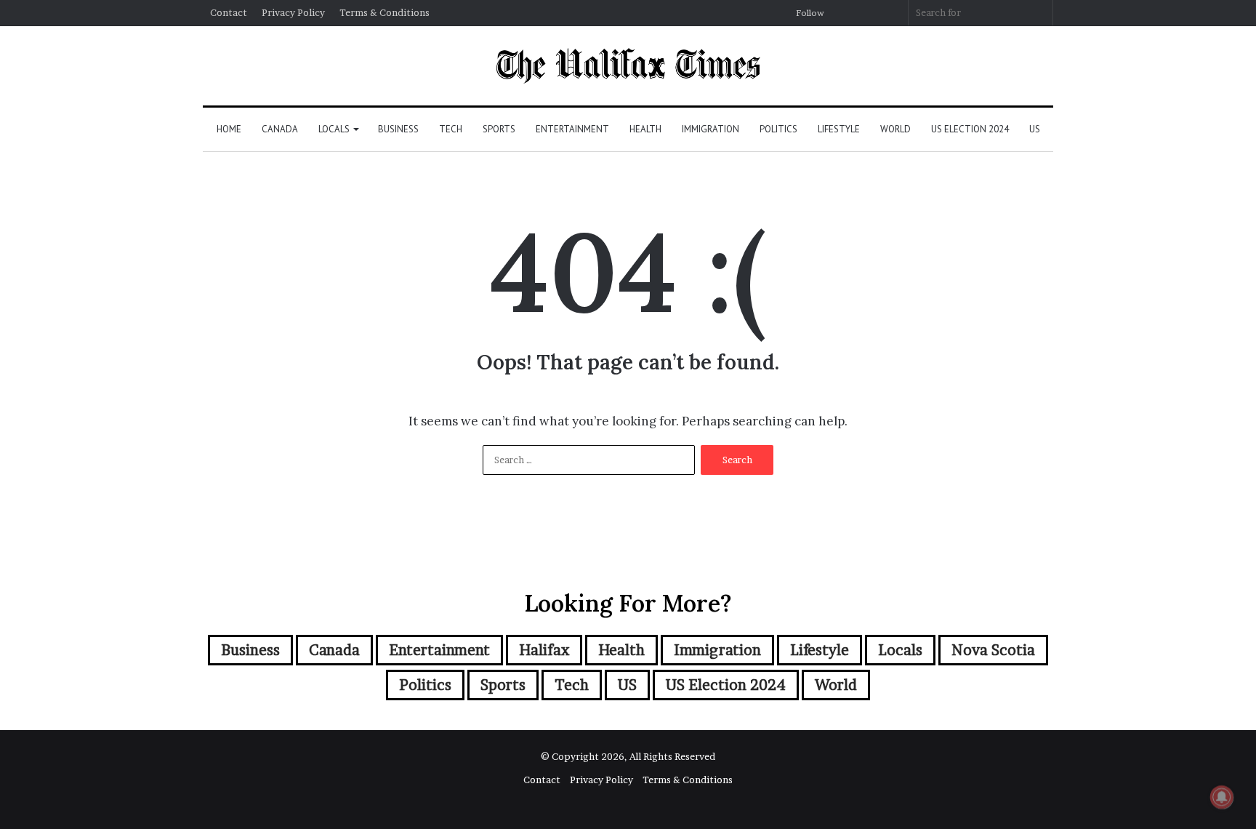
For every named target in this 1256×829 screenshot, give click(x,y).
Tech (450, 129)
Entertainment (572, 129)
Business (398, 129)
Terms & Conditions (384, 12)
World (895, 129)
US (1034, 129)
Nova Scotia (993, 650)
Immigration (710, 129)
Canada (280, 129)
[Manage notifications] (1221, 797)
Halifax (544, 650)
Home (229, 129)
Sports (499, 129)
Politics (778, 129)
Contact (228, 12)
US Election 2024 (970, 129)
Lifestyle (839, 129)
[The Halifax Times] (628, 66)
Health (645, 129)
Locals (334, 129)
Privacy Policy (293, 12)
